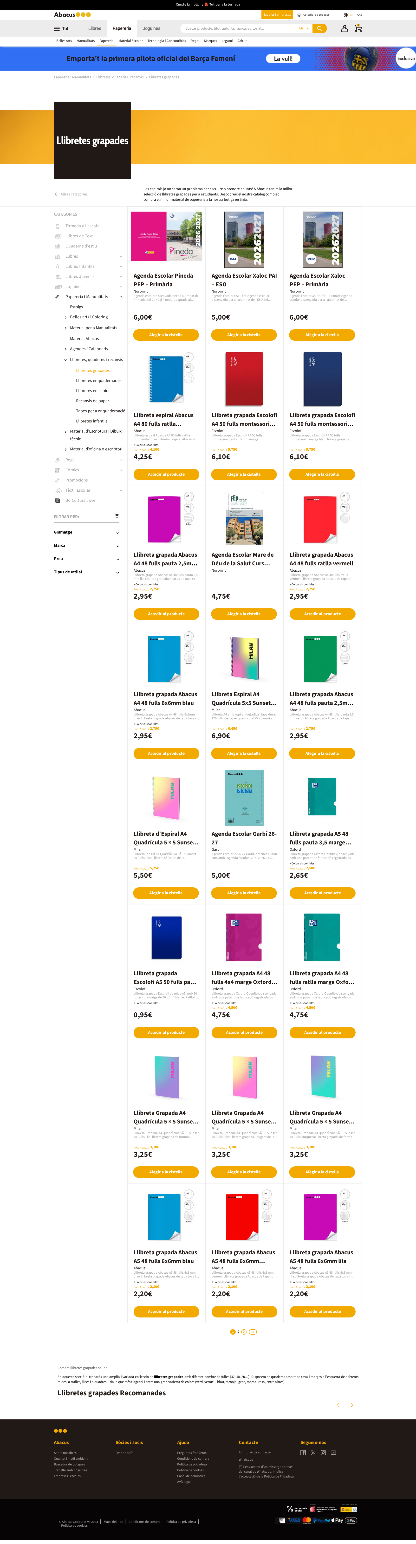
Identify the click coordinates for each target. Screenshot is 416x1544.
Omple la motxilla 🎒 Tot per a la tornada (208, 4)
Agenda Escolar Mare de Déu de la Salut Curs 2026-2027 (243, 563)
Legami (227, 40)
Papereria (122, 28)
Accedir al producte (166, 474)
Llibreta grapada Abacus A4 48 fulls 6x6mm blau (165, 698)
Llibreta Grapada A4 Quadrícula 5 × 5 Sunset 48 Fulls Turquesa (320, 1122)
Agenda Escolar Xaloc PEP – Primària (317, 280)
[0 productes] (358, 31)
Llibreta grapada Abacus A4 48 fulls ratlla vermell (321, 559)
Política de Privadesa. (279, 1476)
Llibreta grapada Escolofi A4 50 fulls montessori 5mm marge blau (322, 424)
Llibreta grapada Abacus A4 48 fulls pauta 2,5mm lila (165, 563)
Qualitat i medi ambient (71, 1458)
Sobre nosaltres (65, 1452)
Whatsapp (246, 1459)
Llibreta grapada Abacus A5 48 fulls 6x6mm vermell (243, 1261)
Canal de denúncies (191, 1476)
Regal (195, 40)
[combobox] (232, 29)
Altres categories (74, 194)
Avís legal (184, 1481)
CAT (352, 15)
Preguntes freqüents (192, 1452)
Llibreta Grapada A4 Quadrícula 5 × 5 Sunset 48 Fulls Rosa (242, 1122)
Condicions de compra (193, 1458)
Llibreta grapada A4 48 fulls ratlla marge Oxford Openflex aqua (322, 982)
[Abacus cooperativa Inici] (73, 16)
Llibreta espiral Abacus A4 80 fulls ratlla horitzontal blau (164, 424)
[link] (90, 226)
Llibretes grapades (164, 77)
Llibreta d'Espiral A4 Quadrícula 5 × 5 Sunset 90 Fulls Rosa (164, 842)
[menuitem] (95, 307)
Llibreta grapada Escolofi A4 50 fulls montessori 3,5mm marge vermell (244, 424)
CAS (359, 15)
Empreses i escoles (67, 1476)
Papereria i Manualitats (73, 77)
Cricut (242, 40)
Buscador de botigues (69, 1464)
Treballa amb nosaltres (70, 1470)
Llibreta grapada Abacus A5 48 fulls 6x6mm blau (165, 1256)
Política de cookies (190, 1470)
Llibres (94, 28)
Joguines (151, 28)
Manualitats (86, 40)
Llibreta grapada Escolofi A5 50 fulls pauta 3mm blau (166, 982)
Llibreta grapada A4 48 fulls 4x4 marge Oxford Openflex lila (242, 982)
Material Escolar (130, 40)
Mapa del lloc (113, 1521)
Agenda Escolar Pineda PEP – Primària (163, 280)
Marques (210, 40)
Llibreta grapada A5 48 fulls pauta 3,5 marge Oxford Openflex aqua (319, 842)
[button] (345, 29)
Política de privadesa (192, 1464)
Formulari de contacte (255, 1452)
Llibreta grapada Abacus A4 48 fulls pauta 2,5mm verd (321, 703)
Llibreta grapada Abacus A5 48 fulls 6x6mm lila (321, 1256)
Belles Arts (64, 40)
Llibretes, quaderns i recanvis (120, 77)
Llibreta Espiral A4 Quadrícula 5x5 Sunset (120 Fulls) (241, 703)
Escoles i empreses (277, 14)
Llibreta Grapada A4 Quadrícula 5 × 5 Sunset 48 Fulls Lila (164, 1122)
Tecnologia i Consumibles (167, 40)
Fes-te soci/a (124, 1452)
